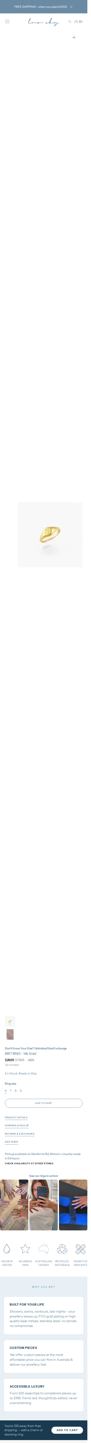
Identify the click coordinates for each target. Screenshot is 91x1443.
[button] (7, 21)
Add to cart (67, 1430)
